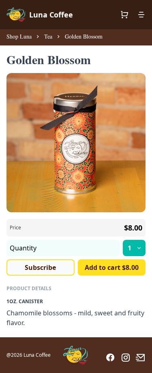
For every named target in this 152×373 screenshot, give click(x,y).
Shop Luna (19, 36)
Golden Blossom (84, 36)
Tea (48, 36)
